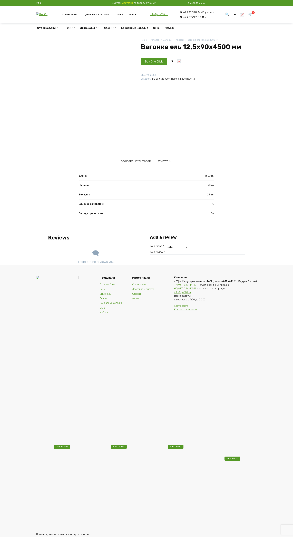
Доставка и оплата (97, 14)
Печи (68, 27)
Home (144, 40)
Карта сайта (181, 305)
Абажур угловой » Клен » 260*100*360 (183, 435)
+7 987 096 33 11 (195, 17)
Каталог (155, 40)
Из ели (156, 78)
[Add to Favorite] (172, 61)
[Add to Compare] (179, 61)
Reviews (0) (164, 161)
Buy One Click (154, 61)
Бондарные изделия (134, 27)
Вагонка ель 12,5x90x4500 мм (203, 40)
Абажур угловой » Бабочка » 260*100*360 (126, 435)
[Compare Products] (242, 14)
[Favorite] (235, 14)
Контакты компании (185, 309)
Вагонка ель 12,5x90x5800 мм (117, 402)
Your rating (157, 246)
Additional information (136, 161)
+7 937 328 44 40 (198, 12)
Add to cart (62, 446)
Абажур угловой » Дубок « (70, 435)
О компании (69, 14)
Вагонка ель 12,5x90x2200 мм (60, 402)
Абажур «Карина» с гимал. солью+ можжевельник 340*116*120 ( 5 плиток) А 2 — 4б (239, 442)
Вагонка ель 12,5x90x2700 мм (173, 402)
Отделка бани (46, 27)
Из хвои (179, 40)
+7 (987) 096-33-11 (185, 288)
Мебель (169, 27)
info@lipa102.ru (159, 14)
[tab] (135, 161)
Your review (157, 252)
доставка (127, 3)
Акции (132, 14)
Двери (108, 27)
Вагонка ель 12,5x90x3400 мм (230, 406)
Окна (156, 27)
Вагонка (167, 40)
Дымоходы (87, 27)
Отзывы (118, 14)
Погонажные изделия (183, 78)
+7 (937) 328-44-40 (185, 284)
